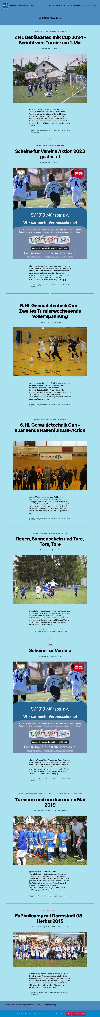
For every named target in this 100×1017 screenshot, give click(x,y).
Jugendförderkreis (58, 130)
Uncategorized (48, 145)
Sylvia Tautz (38, 927)
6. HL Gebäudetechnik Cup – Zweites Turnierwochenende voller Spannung (50, 311)
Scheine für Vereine (55, 285)
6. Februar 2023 (57, 322)
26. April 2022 (57, 656)
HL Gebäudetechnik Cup (49, 31)
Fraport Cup (51, 794)
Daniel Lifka (40, 810)
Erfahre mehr (79, 1013)
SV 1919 (66, 130)
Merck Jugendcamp (53, 910)
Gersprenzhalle (35, 130)
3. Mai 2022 (57, 550)
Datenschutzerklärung (47, 1005)
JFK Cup (64, 533)
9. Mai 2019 (50, 810)
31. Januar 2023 (57, 436)
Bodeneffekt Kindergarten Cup (50, 533)
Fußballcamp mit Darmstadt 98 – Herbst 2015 (50, 918)
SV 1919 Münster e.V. (52, 631)
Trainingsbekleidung (76, 5)
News (65, 5)
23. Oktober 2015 (50, 927)
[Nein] (98, 1014)
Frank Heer (47, 48)
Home (49, 5)
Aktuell (37, 31)
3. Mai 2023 (57, 162)
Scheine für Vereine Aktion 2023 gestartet (50, 153)
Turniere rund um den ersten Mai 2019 (50, 802)
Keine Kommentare (62, 810)
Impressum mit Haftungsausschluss (20, 1005)
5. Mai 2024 (57, 48)
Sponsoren (62, 31)
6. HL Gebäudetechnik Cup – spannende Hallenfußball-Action (50, 427)
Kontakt (95, 5)
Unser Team (56, 5)
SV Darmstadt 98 (62, 631)
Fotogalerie (87, 5)
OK (69, 1013)
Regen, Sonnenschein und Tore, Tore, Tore (50, 541)
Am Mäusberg (34, 285)
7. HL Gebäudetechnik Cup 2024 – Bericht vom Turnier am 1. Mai (50, 39)
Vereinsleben (59, 145)
